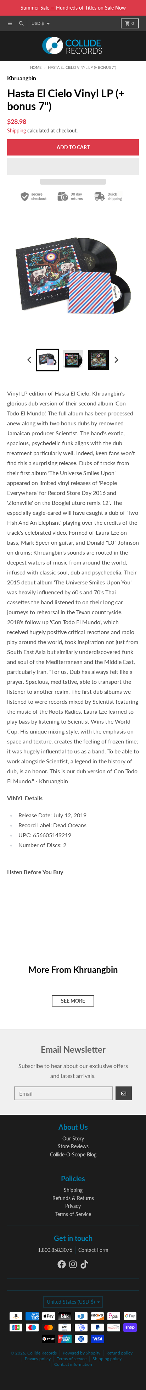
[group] (47, 360)
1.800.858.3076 (55, 1250)
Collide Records (42, 1353)
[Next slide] (116, 360)
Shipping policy (107, 1358)
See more (73, 1001)
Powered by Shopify (81, 1353)
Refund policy (119, 1353)
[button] (73, 166)
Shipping (16, 130)
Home (35, 67)
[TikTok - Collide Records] (84, 1264)
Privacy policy (38, 1358)
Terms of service (71, 1358)
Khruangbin (21, 78)
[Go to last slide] (30, 360)
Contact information (73, 1364)
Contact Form (93, 1250)
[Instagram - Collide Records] (73, 1264)
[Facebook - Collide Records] (61, 1264)
